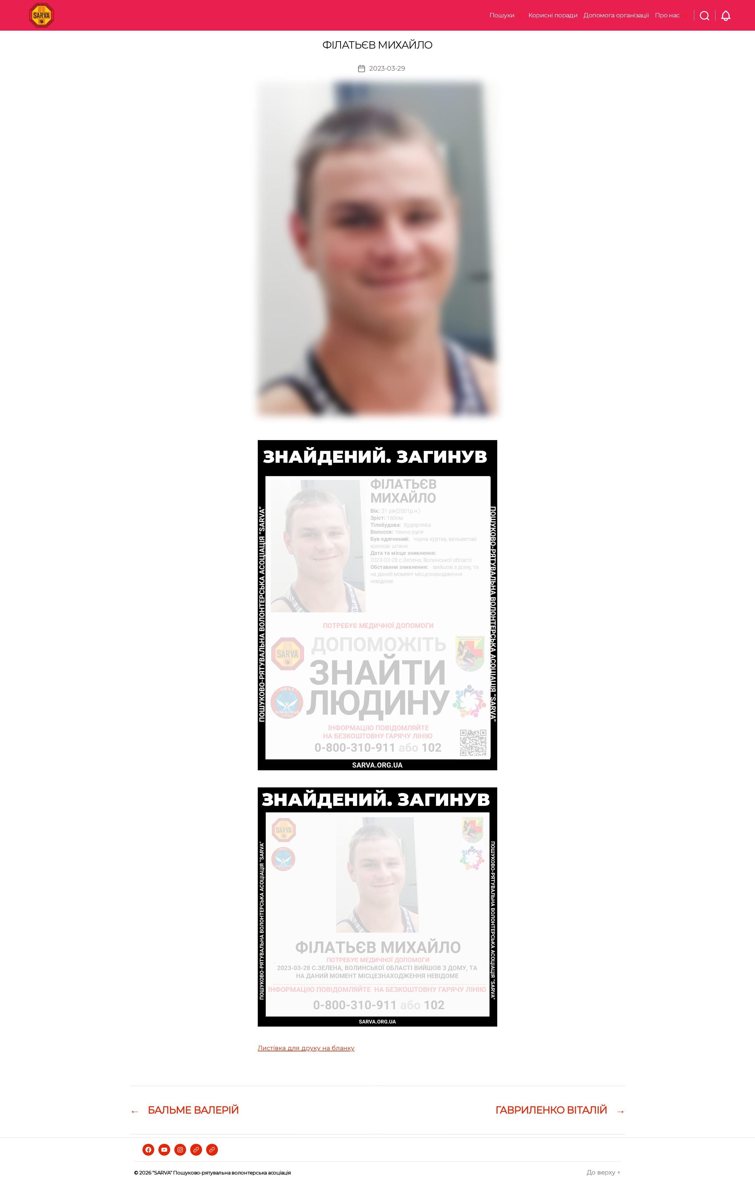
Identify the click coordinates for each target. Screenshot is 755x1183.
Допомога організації (616, 15)
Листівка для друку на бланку (306, 1048)
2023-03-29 (387, 68)
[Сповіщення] (725, 15)
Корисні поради (552, 15)
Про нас (667, 15)
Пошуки (502, 15)
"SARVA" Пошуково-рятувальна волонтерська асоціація (221, 1173)
